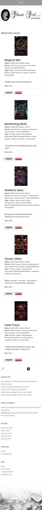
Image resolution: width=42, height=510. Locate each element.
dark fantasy (16, 65)
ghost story (20, 200)
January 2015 (6, 439)
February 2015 (6, 436)
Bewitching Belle (16, 123)
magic (11, 70)
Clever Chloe (13, 258)
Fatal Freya (12, 325)
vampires (25, 72)
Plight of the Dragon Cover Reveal (13, 389)
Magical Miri (13, 60)
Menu (21, 3)
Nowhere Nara (14, 190)
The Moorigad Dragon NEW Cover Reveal (16, 395)
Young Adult (9, 75)
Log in (3, 466)
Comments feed (7, 472)
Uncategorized (6, 454)
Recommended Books (22, 136)
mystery (19, 203)
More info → (9, 86)
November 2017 (7, 428)
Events (3, 451)
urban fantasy (15, 72)
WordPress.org (6, 474)
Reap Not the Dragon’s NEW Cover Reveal (16, 392)
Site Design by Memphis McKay (9, 504)
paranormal (26, 65)
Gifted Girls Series (17, 63)
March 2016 (5, 431)
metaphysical (26, 134)
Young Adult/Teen (18, 68)
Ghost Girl (4, 407)
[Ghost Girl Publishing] (21, 15)
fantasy (24, 129)
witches (33, 72)
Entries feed (5, 469)
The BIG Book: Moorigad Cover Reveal (15, 387)
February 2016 (6, 433)
